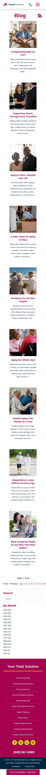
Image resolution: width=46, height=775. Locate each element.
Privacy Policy (29, 766)
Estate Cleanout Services (23, 735)
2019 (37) (7, 632)
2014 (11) (7, 647)
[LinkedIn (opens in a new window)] (20, 742)
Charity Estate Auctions (23, 729)
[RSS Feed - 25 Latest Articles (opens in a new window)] (40, 15)
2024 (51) (7, 616)
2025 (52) (7, 613)
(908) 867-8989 (23, 752)
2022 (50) (7, 622)
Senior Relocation (23, 678)
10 (44, 584)
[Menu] (37, 4)
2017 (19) (7, 638)
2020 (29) (7, 629)
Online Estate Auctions (23, 723)
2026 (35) (7, 610)
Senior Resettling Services (23, 695)
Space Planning (23, 712)
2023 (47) (7, 619)
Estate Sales (23, 718)
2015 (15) (7, 644)
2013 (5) (6, 650)
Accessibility (16, 766)
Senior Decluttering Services (23, 706)
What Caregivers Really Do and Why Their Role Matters (23, 545)
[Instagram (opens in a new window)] (26, 742)
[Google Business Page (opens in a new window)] (33, 742)
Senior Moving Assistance (23, 684)
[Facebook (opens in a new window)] (14, 742)
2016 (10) (7, 641)
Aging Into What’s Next (23, 360)
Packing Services (23, 689)
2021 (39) (7, 625)
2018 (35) (7, 635)
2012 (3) (6, 653)
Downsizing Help (23, 701)
